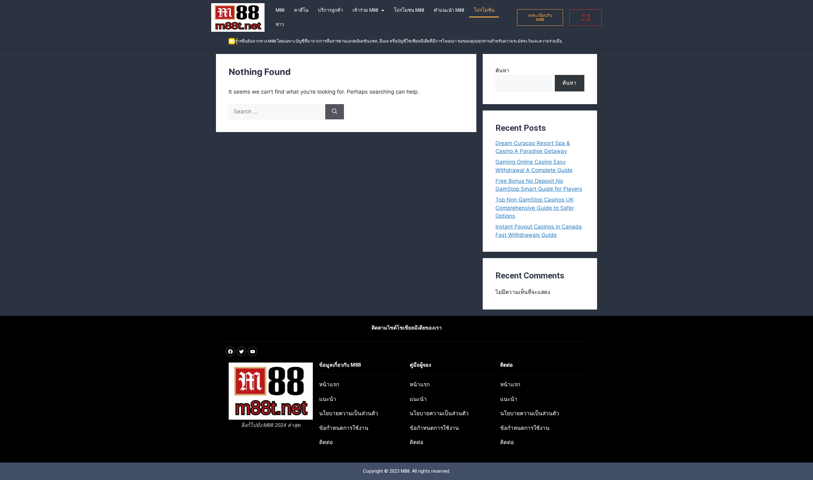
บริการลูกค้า (330, 10)
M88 (280, 10)
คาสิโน (301, 10)
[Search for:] (277, 111)
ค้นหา (502, 70)
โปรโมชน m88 (409, 10)
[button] (368, 10)
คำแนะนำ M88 (449, 10)
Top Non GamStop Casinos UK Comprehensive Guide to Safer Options (534, 208)
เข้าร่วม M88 (365, 10)
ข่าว (280, 24)
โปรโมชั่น (484, 10)
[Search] (334, 111)
